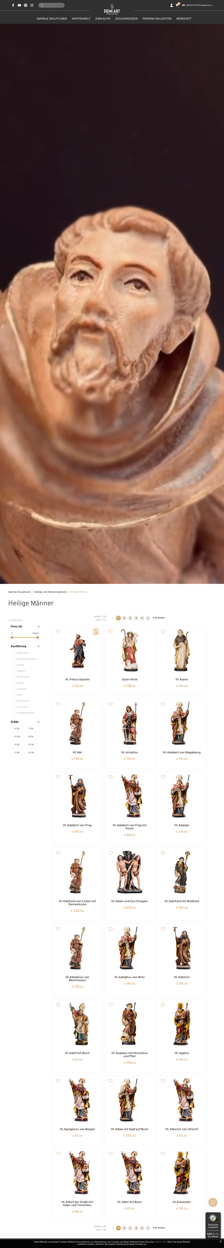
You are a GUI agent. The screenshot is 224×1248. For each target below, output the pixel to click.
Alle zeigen (159, 617)
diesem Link (160, 1242)
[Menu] (219, 1214)
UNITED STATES (198, 5)
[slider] (12, 637)
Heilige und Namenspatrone (50, 592)
